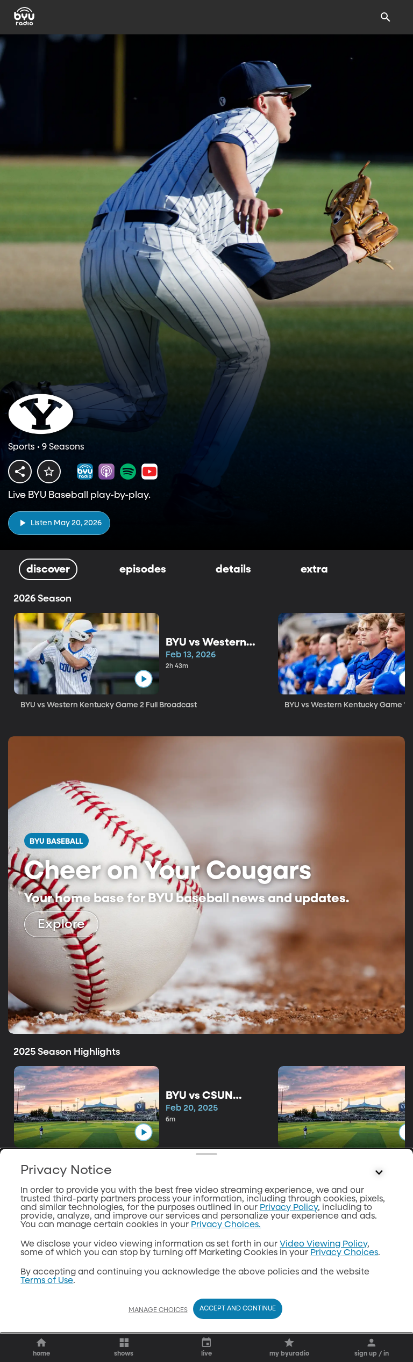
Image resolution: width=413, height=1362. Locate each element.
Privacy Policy (289, 1208)
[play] (143, 678)
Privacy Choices (344, 1253)
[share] (20, 471)
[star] (49, 471)
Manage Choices (158, 1310)
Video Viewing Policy (323, 1244)
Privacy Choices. (226, 1225)
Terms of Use (46, 1281)
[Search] (385, 17)
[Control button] (379, 1173)
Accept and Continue (238, 1309)
